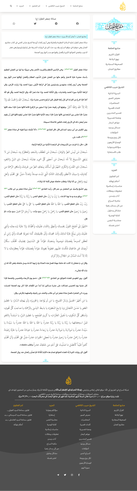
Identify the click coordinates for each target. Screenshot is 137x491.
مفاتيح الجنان (119, 424)
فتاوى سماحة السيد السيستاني (18, 415)
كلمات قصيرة (85, 424)
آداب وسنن (51, 439)
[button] (11, 6)
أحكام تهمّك (18, 424)
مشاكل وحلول (51, 453)
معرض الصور (85, 415)
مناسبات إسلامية (51, 429)
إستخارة (52, 415)
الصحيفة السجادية (119, 419)
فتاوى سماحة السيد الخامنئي (18, 419)
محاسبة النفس (51, 419)
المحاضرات (85, 419)
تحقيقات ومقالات (52, 434)
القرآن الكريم (119, 410)
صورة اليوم (85, 467)
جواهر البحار (85, 434)
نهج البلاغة (119, 415)
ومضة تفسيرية (85, 429)
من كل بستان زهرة (52, 448)
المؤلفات (85, 448)
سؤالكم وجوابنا (52, 410)
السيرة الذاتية (85, 410)
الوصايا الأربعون (85, 463)
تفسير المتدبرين (85, 439)
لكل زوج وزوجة (85, 458)
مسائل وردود (85, 443)
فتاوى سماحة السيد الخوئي (18, 410)
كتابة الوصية (51, 424)
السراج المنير (85, 453)
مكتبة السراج (52, 443)
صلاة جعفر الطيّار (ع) (45, 19)
